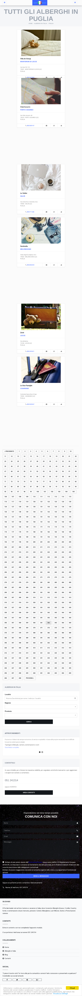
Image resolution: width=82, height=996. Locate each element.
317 (13, 602)
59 (5, 476)
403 (56, 643)
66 (50, 476)
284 (63, 582)
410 (34, 648)
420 (34, 653)
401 (41, 643)
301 (41, 592)
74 (24, 481)
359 (27, 622)
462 (48, 673)
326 (5, 607)
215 (70, 547)
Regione (8, 703)
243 (56, 562)
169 (27, 527)
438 (20, 663)
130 (34, 506)
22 (75, 456)
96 (11, 491)
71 (5, 481)
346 (5, 617)
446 (5, 668)
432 (48, 658)
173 (56, 527)
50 (24, 471)
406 (5, 648)
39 (31, 466)
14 (24, 456)
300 (34, 592)
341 (41, 612)
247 (13, 567)
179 (27, 532)
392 (48, 638)
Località (8, 694)
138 (20, 512)
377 (13, 633)
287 (13, 587)
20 (63, 456)
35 (5, 466)
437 (13, 663)
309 (27, 597)
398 (20, 643)
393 (56, 638)
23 (5, 461)
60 (11, 476)
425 (70, 653)
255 (70, 567)
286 (5, 587)
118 (20, 501)
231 (41, 557)
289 (27, 587)
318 (20, 602)
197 (13, 542)
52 (37, 471)
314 (63, 597)
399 (27, 643)
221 (41, 552)
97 (18, 491)
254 (63, 567)
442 (48, 663)
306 (5, 597)
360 (34, 622)
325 (70, 602)
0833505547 (30, 404)
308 (20, 597)
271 (41, 577)
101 (45, 491)
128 (20, 506)
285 (70, 582)
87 (31, 486)
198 (20, 542)
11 (5, 456)
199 (27, 542)
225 (70, 552)
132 (48, 506)
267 (13, 577)
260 (34, 572)
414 (63, 648)
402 (48, 643)
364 (63, 622)
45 (69, 466)
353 (56, 617)
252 (48, 567)
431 (41, 658)
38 (24, 466)
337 (13, 612)
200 (34, 542)
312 (48, 597)
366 (5, 628)
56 (63, 471)
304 (63, 592)
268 (20, 577)
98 (24, 491)
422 (48, 653)
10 (70, 451)
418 (20, 653)
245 (70, 562)
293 (56, 587)
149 (27, 517)
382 (48, 633)
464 (63, 673)
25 (18, 461)
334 (63, 607)
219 (27, 552)
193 (56, 537)
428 (20, 658)
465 (70, 673)
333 (56, 607)
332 (48, 607)
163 (56, 522)
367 (13, 628)
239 (27, 562)
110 (34, 496)
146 (5, 517)
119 (27, 501)
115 (70, 496)
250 (34, 567)
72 (11, 481)
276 (5, 582)
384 (63, 633)
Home (30, 23)
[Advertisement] (41, 145)
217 (13, 552)
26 (24, 461)
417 (13, 653)
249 (27, 567)
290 (34, 587)
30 (50, 461)
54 (50, 471)
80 (63, 481)
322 (48, 602)
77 (43, 481)
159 (27, 522)
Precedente (9, 451)
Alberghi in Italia (40, 23)
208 (20, 547)
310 (34, 597)
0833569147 (30, 125)
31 (56, 461)
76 (37, 481)
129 (27, 506)
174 (63, 527)
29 (43, 461)
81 (69, 481)
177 (13, 532)
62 (24, 476)
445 (70, 663)
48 (11, 471)
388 (20, 638)
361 (41, 622)
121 (41, 501)
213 (56, 547)
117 (13, 501)
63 (31, 476)
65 (43, 476)
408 (20, 648)
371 (41, 628)
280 (34, 582)
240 (34, 562)
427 (13, 658)
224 (63, 552)
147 (13, 517)
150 (34, 517)
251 (41, 567)
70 (75, 476)
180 (34, 532)
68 (63, 476)
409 (27, 648)
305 (70, 592)
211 (41, 547)
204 (63, 542)
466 (5, 678)
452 (48, 668)
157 (13, 522)
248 (20, 567)
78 (50, 481)
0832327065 (30, 77)
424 (63, 653)
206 (5, 547)
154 (63, 517)
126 (5, 506)
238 (20, 562)
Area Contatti (29, 792)
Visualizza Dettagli (60, 993)
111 (41, 496)
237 (13, 562)
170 (34, 527)
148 (20, 517)
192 (48, 537)
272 (48, 577)
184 (63, 532)
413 (56, 648)
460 (34, 673)
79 (56, 481)
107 (13, 496)
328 (20, 607)
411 (41, 648)
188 (20, 537)
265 (70, 572)
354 (63, 617)
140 (34, 512)
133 (56, 506)
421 (41, 653)
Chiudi (72, 988)
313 (56, 597)
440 (34, 663)
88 (37, 486)
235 (70, 557)
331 (41, 607)
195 (70, 537)
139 (27, 512)
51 (31, 471)
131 (41, 506)
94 (75, 486)
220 (34, 552)
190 (34, 537)
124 (63, 501)
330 (34, 607)
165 (70, 522)
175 (70, 527)
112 (48, 496)
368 (20, 628)
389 (27, 638)
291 (41, 587)
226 (5, 557)
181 (41, 532)
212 (48, 547)
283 (56, 582)
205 (70, 542)
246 (5, 567)
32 (63, 461)
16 (37, 456)
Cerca (28, 722)
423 (56, 653)
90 (50, 486)
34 (75, 461)
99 (31, 491)
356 (5, 622)
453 (56, 668)
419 (27, 653)
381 (41, 633)
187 (13, 537)
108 (20, 496)
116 (5, 501)
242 (48, 562)
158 (20, 522)
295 (70, 587)
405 (70, 643)
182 (48, 532)
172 (48, 527)
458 (20, 673)
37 (18, 466)
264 (63, 572)
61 (18, 476)
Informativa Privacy (35, 862)
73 (18, 481)
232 (48, 557)
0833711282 (30, 212)
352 (48, 617)
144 (63, 512)
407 (13, 648)
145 (70, 512)
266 (5, 577)
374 (63, 628)
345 (70, 612)
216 (5, 552)
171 (41, 527)
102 (52, 491)
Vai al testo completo (12, 747)
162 (48, 522)
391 (41, 638)
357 (13, 622)
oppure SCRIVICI (11, 787)
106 (5, 496)
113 (56, 496)
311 (41, 597)
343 (56, 612)
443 (56, 663)
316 (5, 602)
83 (5, 486)
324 (63, 602)
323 (56, 602)
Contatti (8, 958)
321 (41, 602)
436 (5, 663)
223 (56, 552)
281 (41, 582)
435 (70, 658)
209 (27, 547)
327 (13, 607)
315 (70, 597)
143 (56, 512)
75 (31, 481)
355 (70, 617)
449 (27, 668)
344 (63, 612)
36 (11, 466)
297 (13, 592)
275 (70, 577)
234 (63, 557)
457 (13, 673)
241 (41, 562)
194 (63, 537)
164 (63, 522)
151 (41, 517)
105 (73, 491)
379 (27, 633)
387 (13, 638)
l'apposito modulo (35, 928)
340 (34, 612)
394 (63, 638)
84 (11, 486)
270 (34, 577)
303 (56, 592)
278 (20, 582)
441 (41, 663)
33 (69, 461)
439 (27, 663)
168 (20, 527)
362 (48, 622)
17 (43, 456)
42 (50, 466)
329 (27, 607)
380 (34, 633)
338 (20, 612)
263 (56, 572)
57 (69, 471)
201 (41, 542)
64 (37, 476)
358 (20, 622)
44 (63, 466)
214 (63, 547)
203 (56, 542)
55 (56, 471)
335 (70, 607)
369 (27, 628)
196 (5, 542)
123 (56, 501)
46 (75, 466)
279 (27, 582)
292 (48, 587)
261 (41, 572)
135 (70, 506)
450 (34, 668)
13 (18, 456)
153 (56, 517)
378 (20, 633)
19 (56, 456)
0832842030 (30, 265)
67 (56, 476)
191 (41, 537)
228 (20, 557)
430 (34, 658)
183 (56, 532)
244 (63, 562)
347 (13, 617)
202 (48, 542)
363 (56, 622)
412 (48, 648)
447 (13, 668)
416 (5, 653)
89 (43, 486)
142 (48, 512)
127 (13, 506)
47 (5, 471)
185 (70, 532)
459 (27, 673)
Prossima (29, 678)
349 (27, 617)
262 (48, 572)
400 (34, 643)
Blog (6, 955)
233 (56, 557)
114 (63, 496)
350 (34, 617)
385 (70, 633)
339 (27, 612)
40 (37, 466)
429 (27, 658)
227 (13, 557)
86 (24, 486)
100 (38, 491)
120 (34, 501)
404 (63, 643)
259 (27, 572)
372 (48, 628)
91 (56, 486)
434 (63, 658)
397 (13, 643)
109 (27, 496)
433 (56, 658)
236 (5, 562)
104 (66, 491)
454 (63, 668)
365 (70, 622)
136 (5, 512)
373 (56, 628)
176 (5, 532)
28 (37, 461)
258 (20, 572)
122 (48, 501)
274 (63, 577)
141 (41, 512)
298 (20, 592)
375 (70, 628)
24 (11, 461)
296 (5, 592)
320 (34, 602)
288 (20, 587)
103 (59, 491)
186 (5, 537)
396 (5, 643)
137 (13, 512)
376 (5, 633)
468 (20, 678)
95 (5, 491)
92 (63, 486)
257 (13, 572)
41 (43, 466)
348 (20, 617)
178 (20, 532)
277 (13, 582)
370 (34, 628)
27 (31, 461)
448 (20, 668)
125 (70, 501)
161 (41, 522)
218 (20, 552)
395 (70, 638)
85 (18, 486)
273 (56, 577)
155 (70, 517)
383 (56, 633)
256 (5, 572)
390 (34, 638)
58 (75, 471)
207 (13, 547)
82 (75, 481)
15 (31, 456)
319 (27, 602)
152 (48, 517)
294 (63, 587)
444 (63, 663)
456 (5, 673)
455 (70, 668)
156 (5, 522)
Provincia (8, 711)
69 (69, 476)
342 (48, 612)
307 (13, 597)
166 (5, 527)
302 (48, 592)
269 (27, 577)
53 (43, 471)
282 (48, 582)
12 (11, 456)
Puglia (51, 23)
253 (56, 567)
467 (13, 678)
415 (70, 648)
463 (56, 673)
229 (27, 557)
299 (27, 592)
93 (69, 486)
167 (13, 527)
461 (41, 673)
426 (5, 658)
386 (5, 638)
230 (34, 557)
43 (56, 466)
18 (50, 456)
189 (27, 537)
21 (69, 456)
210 (34, 547)
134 (63, 506)
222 (48, 552)
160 (34, 522)
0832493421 (30, 351)
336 (5, 612)
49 (18, 471)
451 (41, 668)
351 (41, 617)
